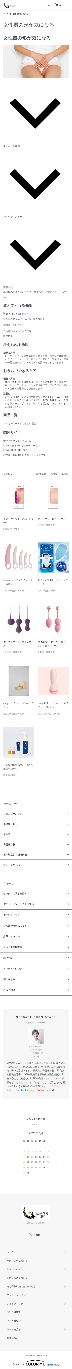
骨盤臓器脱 (9, 844)
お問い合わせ (14, 1337)
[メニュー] (67, 5)
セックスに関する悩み (15, 893)
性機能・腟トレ (11, 824)
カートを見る (14, 1329)
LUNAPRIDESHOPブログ (16, 450)
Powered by (18, 1364)
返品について (14, 1269)
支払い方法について (17, 1277)
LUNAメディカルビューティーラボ (21, 445)
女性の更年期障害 (12, 947)
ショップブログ (15, 1303)
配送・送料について (17, 1260)
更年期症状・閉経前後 (15, 854)
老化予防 (8, 957)
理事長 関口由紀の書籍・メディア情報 (24, 454)
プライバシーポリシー (18, 1295)
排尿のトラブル (11, 936)
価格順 (53, 474)
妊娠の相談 (9, 990)
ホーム (5, 14)
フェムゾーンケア (12, 813)
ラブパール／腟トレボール (52, 518)
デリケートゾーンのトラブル (18, 904)
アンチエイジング (12, 968)
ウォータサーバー (12, 864)
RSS (9, 1312)
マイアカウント (15, 1320)
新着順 (65, 474)
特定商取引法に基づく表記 (21, 1286)
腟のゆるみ (9, 979)
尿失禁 (6, 834)
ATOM (16, 1312)
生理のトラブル (11, 914)
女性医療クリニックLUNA (17, 440)
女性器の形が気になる (21, 14)
